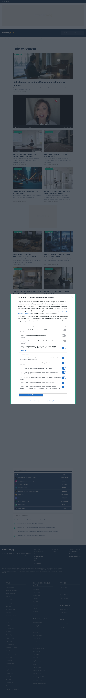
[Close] (72, 297)
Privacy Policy (52, 401)
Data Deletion (33, 401)
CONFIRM (31, 395)
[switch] (64, 330)
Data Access (43, 401)
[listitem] (43, 326)
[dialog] (43, 349)
